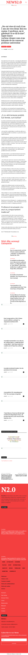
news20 (5, 49)
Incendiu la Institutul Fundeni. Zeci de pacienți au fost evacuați (18, 276)
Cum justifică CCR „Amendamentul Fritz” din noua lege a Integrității (18, 287)
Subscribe (14, 643)
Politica (9, 46)
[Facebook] (16, 56)
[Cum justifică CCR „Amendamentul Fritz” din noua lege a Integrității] (5, 286)
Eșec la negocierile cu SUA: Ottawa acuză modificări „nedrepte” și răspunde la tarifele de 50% (13, 320)
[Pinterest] (22, 56)
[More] (25, 56)
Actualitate (4, 46)
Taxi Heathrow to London (6, 460)
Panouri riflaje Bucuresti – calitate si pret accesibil (21, 475)
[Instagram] (5, 649)
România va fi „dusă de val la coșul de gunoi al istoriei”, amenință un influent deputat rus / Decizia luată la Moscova (7, 477)
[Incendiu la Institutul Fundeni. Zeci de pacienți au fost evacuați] (5, 275)
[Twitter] (19, 56)
